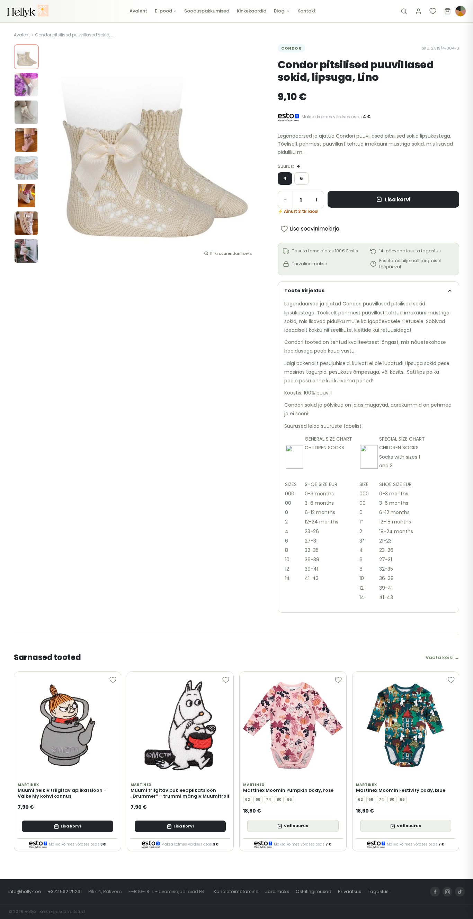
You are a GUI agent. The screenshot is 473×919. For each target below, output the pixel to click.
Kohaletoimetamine (236, 891)
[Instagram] (447, 891)
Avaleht (138, 11)
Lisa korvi (397, 199)
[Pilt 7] (26, 223)
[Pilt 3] (26, 112)
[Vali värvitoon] (460, 11)
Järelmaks (277, 891)
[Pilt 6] (26, 195)
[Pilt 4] (26, 140)
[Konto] (418, 11)
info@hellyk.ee (24, 891)
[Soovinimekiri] (433, 11)
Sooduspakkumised (206, 11)
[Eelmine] (53, 153)
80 (279, 799)
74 (268, 799)
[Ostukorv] (447, 11)
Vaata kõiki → (442, 657)
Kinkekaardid (251, 11)
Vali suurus (296, 826)
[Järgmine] (249, 153)
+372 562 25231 (65, 891)
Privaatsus (349, 891)
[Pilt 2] (26, 84)
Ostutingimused (313, 891)
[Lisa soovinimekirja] (113, 679)
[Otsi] (404, 11)
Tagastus (378, 891)
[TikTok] (460, 891)
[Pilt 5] (26, 167)
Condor (291, 48)
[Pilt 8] (26, 251)
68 (258, 799)
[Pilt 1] (26, 56)
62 (247, 799)
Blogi (279, 11)
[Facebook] (435, 891)
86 (289, 799)
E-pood (163, 11)
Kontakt (306, 11)
